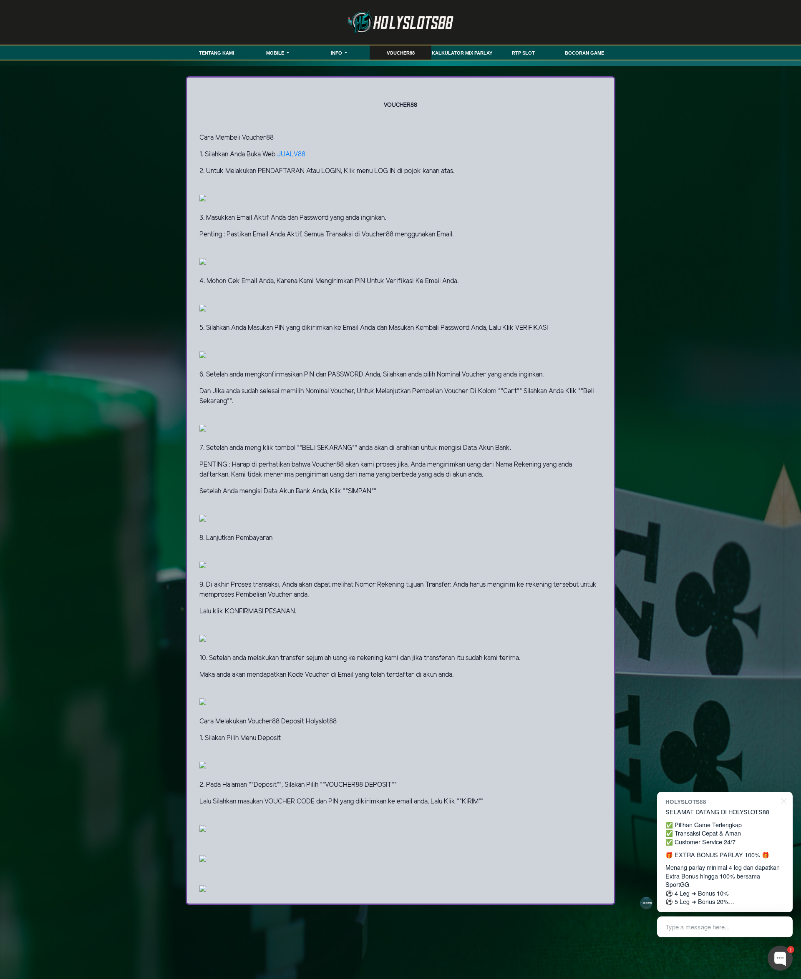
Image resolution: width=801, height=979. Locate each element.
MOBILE (275, 52)
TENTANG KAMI (216, 52)
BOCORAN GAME (584, 52)
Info (337, 52)
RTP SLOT (523, 52)
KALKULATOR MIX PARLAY (462, 52)
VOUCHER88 (401, 52)
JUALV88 (291, 154)
